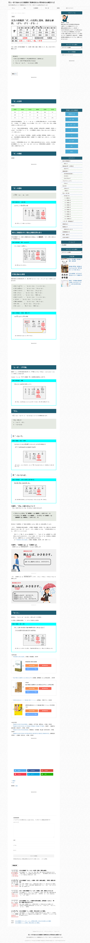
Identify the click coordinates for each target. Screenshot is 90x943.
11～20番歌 (68, 200)
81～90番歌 (68, 216)
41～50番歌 (68, 207)
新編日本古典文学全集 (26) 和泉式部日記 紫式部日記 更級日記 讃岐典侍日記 (31, 733)
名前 (14, 840)
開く (16, 73)
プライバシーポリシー (48, 931)
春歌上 (66, 163)
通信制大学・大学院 (68, 166)
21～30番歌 (68, 202)
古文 (25, 8)
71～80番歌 (68, 214)
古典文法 (66, 188)
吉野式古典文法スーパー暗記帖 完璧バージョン (24, 700)
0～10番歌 (67, 198)
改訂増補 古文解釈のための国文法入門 (22, 677)
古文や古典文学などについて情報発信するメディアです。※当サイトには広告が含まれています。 (45, 937)
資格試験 (65, 171)
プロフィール (56, 931)
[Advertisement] (33, 88)
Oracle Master (67, 178)
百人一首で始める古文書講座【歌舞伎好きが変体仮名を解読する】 (31, 2)
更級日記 (65, 224)
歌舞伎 (58, 8)
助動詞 (14, 780)
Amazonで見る (32, 665)
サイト (14, 850)
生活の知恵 (66, 237)
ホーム (13, 8)
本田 (16, 785)
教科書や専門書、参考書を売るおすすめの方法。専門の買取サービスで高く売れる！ (75, 268)
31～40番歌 (68, 205)
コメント (16, 822)
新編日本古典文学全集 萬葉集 (20, 724)
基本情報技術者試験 (68, 173)
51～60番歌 (68, 209)
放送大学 (66, 168)
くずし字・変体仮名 (68, 221)
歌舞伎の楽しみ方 (68, 229)
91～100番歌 (68, 218)
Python (66, 183)
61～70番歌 (68, 211)
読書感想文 (66, 231)
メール (14, 845)
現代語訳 (66, 195)
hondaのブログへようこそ (38, 931)
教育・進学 (66, 234)
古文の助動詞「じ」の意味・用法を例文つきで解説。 (32, 911)
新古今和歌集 (66, 161)
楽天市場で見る (45, 665)
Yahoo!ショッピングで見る (32, 668)
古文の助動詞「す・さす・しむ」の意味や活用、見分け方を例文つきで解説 (33, 921)
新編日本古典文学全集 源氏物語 (20, 729)
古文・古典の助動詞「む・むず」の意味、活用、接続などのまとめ (36, 890)
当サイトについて (69, 8)
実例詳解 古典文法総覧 (22, 539)
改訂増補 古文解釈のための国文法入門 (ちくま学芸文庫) (39, 684)
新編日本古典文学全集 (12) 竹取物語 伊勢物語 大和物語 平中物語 (28, 726)
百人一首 (47, 8)
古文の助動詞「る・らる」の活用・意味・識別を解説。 (33, 870)
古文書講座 (36, 8)
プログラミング (67, 181)
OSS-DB (66, 176)
